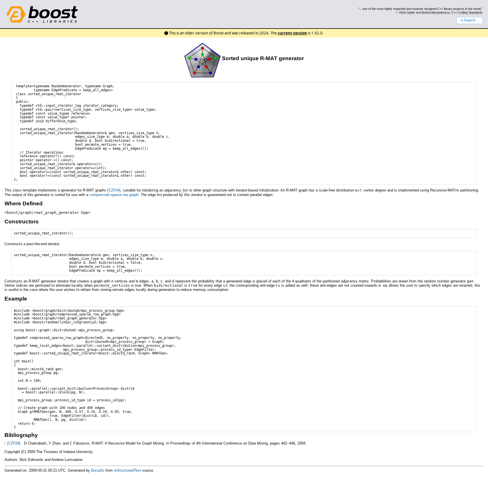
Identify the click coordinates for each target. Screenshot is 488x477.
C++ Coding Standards (467, 12)
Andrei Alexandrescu (436, 12)
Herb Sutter (407, 12)
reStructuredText (127, 470)
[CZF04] (114, 190)
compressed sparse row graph (113, 195)
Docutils (97, 470)
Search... (471, 20)
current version (292, 33)
